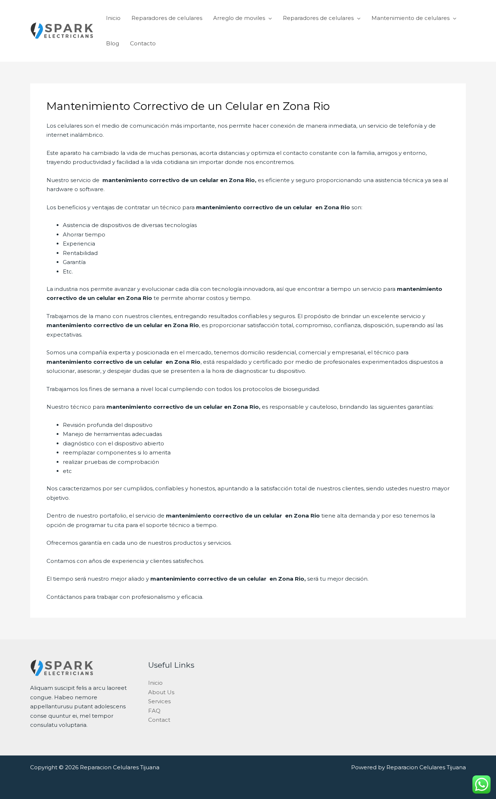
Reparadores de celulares (166, 18)
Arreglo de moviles (239, 18)
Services (159, 701)
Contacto (143, 43)
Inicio (113, 18)
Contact (159, 719)
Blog (112, 43)
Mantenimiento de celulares (410, 18)
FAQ (154, 710)
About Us (161, 692)
